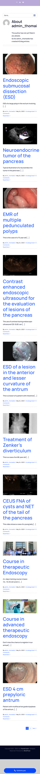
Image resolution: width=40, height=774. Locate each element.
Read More (6, 116)
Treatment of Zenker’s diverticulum (17, 445)
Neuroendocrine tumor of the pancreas (21, 155)
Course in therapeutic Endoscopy (16, 567)
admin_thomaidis (10, 111)
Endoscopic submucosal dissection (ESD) (16, 88)
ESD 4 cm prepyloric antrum (14, 694)
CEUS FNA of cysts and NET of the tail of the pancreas (18, 509)
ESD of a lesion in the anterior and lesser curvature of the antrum (19, 378)
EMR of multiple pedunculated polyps (18, 222)
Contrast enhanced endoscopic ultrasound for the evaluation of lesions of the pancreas (19, 298)
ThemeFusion (25, 748)
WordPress (27, 751)
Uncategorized (30, 111)
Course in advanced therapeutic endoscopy (16, 627)
